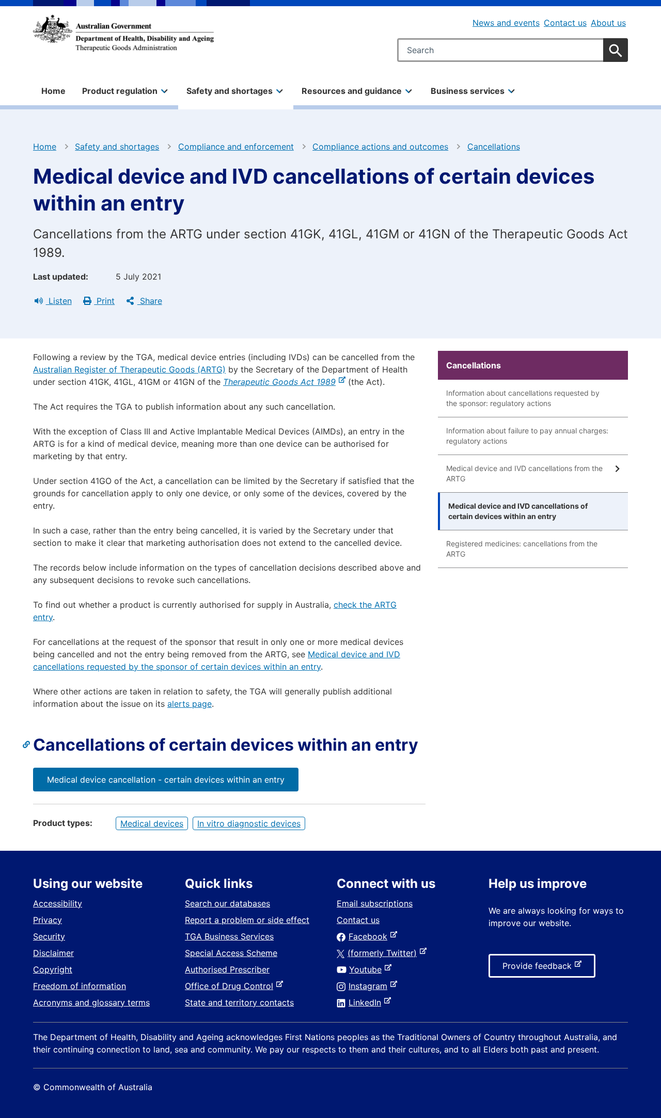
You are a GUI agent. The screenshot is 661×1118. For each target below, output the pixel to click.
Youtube (367, 969)
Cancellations (493, 146)
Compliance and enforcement (236, 146)
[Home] (123, 33)
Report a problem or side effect (247, 920)
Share (149, 301)
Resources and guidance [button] (352, 91)
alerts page (189, 704)
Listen (59, 301)
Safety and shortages (117, 146)
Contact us (565, 23)
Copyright (52, 969)
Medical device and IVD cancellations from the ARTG (524, 473)
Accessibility (57, 903)
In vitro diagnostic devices (249, 823)
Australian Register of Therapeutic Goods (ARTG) (129, 369)
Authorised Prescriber (227, 969)
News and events (506, 23)
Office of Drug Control (231, 986)
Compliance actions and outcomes (380, 146)
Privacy (47, 920)
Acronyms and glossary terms (91, 1002)
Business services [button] (468, 91)
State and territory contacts (239, 1002)
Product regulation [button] (120, 91)
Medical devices (151, 823)
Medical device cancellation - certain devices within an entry (166, 779)
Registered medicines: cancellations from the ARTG (521, 548)
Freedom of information (79, 986)
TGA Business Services (229, 936)
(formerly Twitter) (384, 953)
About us (608, 23)
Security (49, 936)
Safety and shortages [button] (229, 91)
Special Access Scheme (231, 953)
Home (53, 91)
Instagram (370, 986)
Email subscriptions (375, 903)
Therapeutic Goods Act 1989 (281, 382)
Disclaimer (53, 953)
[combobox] (512, 50)
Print (104, 301)
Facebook (370, 936)
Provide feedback (539, 969)
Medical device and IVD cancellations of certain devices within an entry (518, 511)
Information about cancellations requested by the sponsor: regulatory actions (523, 398)
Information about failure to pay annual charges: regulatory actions (527, 435)
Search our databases (227, 903)
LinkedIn (367, 1002)
